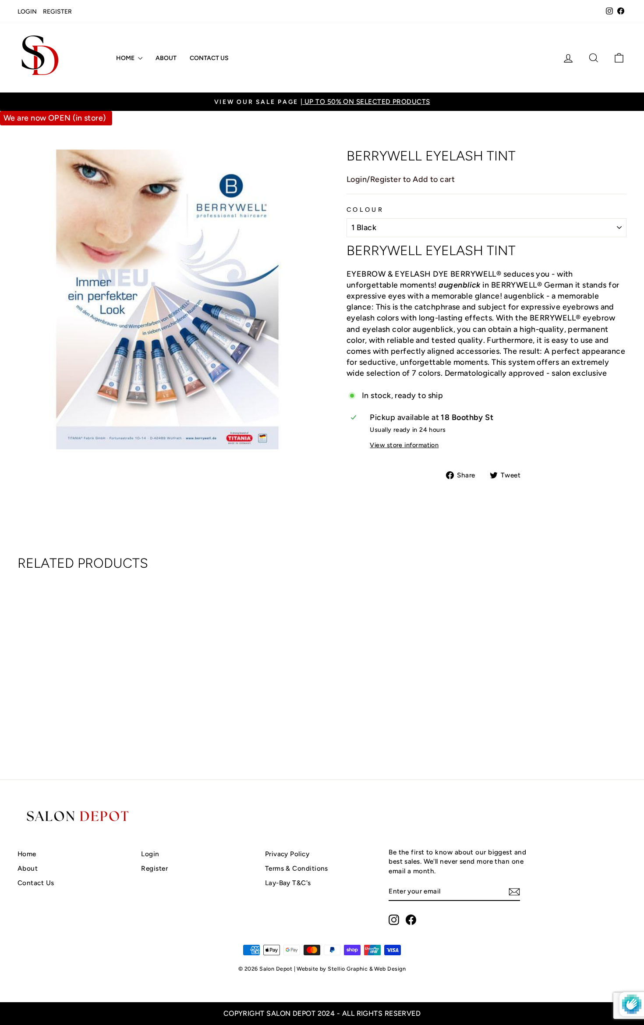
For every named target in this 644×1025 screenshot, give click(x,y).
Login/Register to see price (89, 726)
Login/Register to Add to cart (401, 179)
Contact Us (209, 58)
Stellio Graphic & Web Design (367, 968)
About (166, 58)
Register (57, 11)
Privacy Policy (287, 854)
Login (27, 11)
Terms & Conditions (296, 868)
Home (126, 58)
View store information (404, 445)
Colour (365, 210)
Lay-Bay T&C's (288, 883)
